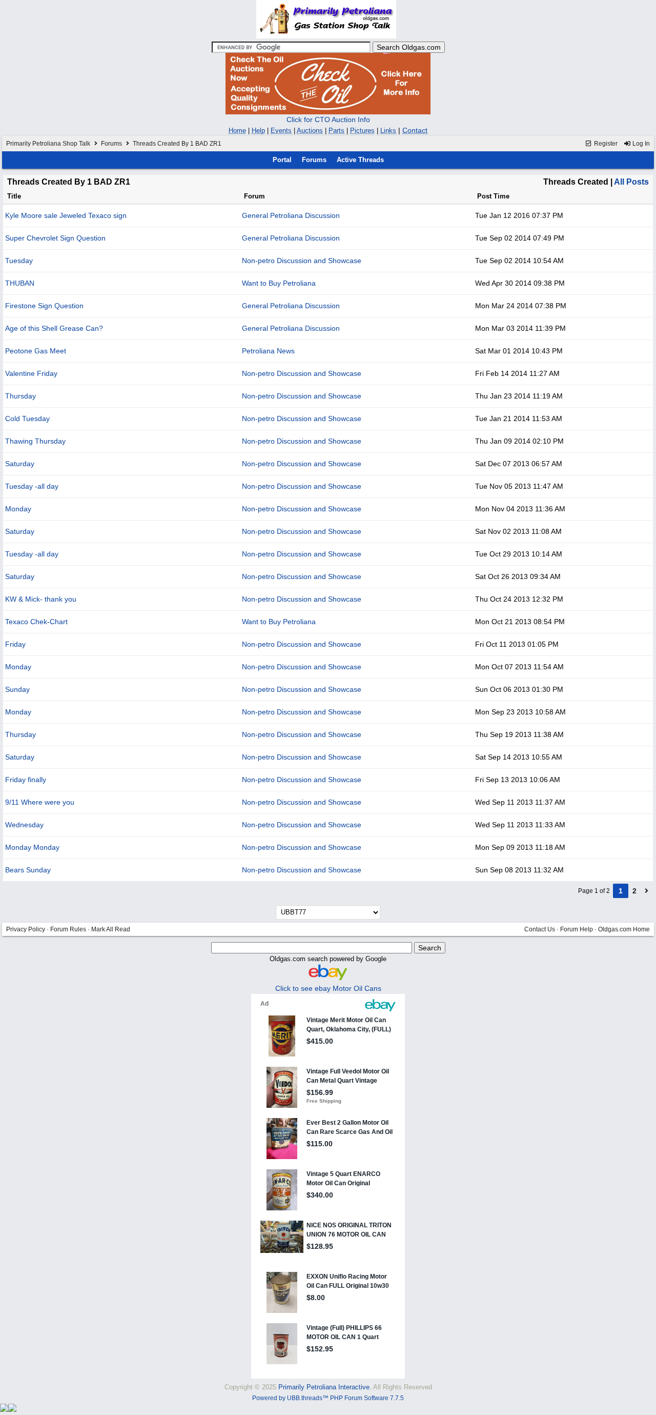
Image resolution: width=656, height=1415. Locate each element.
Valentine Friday (31, 373)
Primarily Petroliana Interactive (324, 1387)
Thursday (20, 396)
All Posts (631, 181)
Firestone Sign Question (44, 306)
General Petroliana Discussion (291, 215)
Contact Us (539, 929)
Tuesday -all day (31, 486)
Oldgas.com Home (624, 929)
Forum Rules (68, 929)
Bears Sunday (28, 870)
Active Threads (360, 160)
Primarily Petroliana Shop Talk (48, 143)
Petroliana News (268, 351)
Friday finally (25, 779)
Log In (640, 143)
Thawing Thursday (35, 441)
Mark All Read (110, 929)
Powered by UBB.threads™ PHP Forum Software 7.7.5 (328, 1398)
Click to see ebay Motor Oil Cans (328, 988)
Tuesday (19, 260)
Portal (282, 160)
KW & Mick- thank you (40, 599)
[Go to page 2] (647, 891)
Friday (15, 644)
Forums (111, 143)
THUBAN (19, 283)
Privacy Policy (25, 929)
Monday (18, 509)
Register (605, 143)
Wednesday (24, 825)
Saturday (19, 464)
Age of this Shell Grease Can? (54, 328)
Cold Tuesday (27, 418)
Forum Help (576, 929)
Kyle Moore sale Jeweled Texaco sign (66, 215)
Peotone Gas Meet (35, 351)
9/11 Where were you (39, 802)
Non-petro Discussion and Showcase (301, 260)
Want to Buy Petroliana (279, 283)
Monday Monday (32, 847)
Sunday (17, 689)
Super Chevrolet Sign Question (55, 238)
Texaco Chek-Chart (36, 621)
